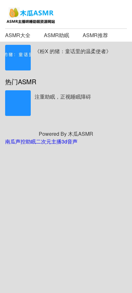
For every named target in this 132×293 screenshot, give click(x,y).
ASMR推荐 (95, 35)
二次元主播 (49, 141)
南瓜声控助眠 (20, 141)
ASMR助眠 (56, 35)
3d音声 (70, 141)
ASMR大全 (17, 35)
